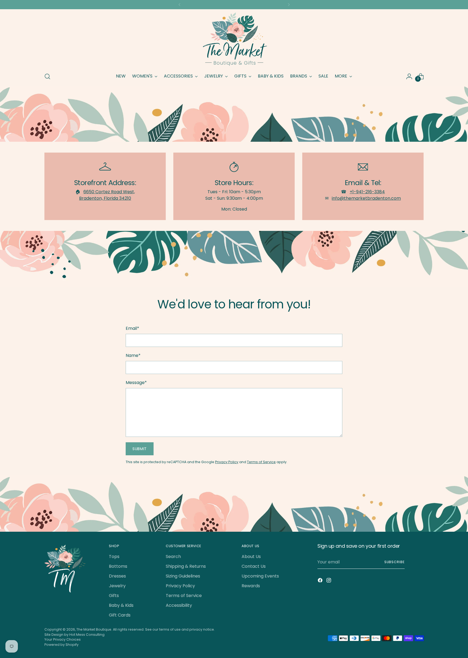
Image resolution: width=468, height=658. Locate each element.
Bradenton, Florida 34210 (105, 198)
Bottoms (118, 566)
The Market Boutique (93, 629)
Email (132, 328)
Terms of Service (261, 462)
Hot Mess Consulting (87, 634)
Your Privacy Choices (62, 639)
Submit (139, 448)
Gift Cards (120, 615)
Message (136, 382)
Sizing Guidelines (183, 576)
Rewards (251, 586)
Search (173, 556)
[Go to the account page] (409, 76)
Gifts (114, 595)
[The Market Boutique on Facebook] (320, 581)
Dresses (117, 576)
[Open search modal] (47, 76)
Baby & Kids (121, 605)
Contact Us (254, 566)
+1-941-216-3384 (367, 192)
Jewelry (117, 586)
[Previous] (180, 4)
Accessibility (179, 605)
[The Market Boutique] (234, 39)
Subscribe (394, 562)
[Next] (289, 4)
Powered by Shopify (61, 644)
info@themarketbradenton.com (366, 198)
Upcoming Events (260, 576)
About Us (251, 556)
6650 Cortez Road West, (109, 192)
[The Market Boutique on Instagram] (329, 581)
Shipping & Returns (186, 566)
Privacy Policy (226, 462)
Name (133, 355)
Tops (114, 556)
